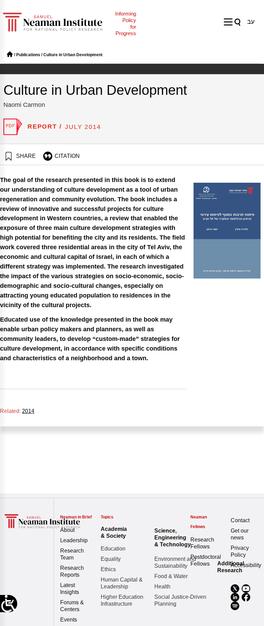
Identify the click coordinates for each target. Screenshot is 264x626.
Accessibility (246, 565)
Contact (240, 520)
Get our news (240, 534)
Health (162, 586)
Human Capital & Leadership (122, 583)
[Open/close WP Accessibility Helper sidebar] (8, 603)
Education (113, 549)
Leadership (74, 540)
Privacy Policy (240, 551)
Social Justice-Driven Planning (180, 600)
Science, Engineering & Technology (172, 537)
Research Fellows (202, 543)
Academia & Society (114, 532)
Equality (111, 559)
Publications (28, 54)
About (67, 530)
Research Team (72, 554)
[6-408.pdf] (12, 127)
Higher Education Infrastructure (122, 600)
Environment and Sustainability (175, 562)
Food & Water (171, 576)
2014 (28, 411)
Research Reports (72, 571)
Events (68, 620)
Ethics (108, 569)
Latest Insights (69, 588)
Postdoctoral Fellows (205, 560)
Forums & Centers (72, 605)
